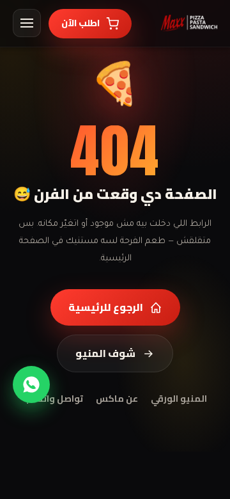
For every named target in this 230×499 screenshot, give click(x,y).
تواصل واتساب (53, 399)
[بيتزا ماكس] (189, 23)
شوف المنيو (105, 353)
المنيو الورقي (179, 399)
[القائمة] (27, 23)
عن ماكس (117, 399)
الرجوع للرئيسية (105, 307)
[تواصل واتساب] (31, 384)
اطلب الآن (80, 23)
